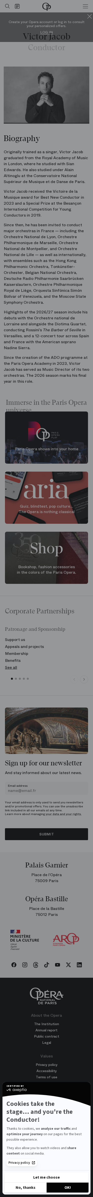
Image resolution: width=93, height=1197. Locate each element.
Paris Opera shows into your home (46, 449)
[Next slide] (84, 679)
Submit (46, 834)
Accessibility (46, 1070)
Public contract (46, 1036)
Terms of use (46, 1077)
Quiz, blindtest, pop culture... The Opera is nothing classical (47, 509)
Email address (18, 786)
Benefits (13, 660)
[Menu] (85, 6)
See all (11, 667)
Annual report (46, 1030)
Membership (16, 653)
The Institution (46, 1023)
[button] (12, 679)
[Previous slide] (74, 679)
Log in (46, 32)
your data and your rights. (64, 814)
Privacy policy (19, 1162)
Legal (46, 1042)
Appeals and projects (24, 646)
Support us (15, 639)
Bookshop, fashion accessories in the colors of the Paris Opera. (46, 569)
